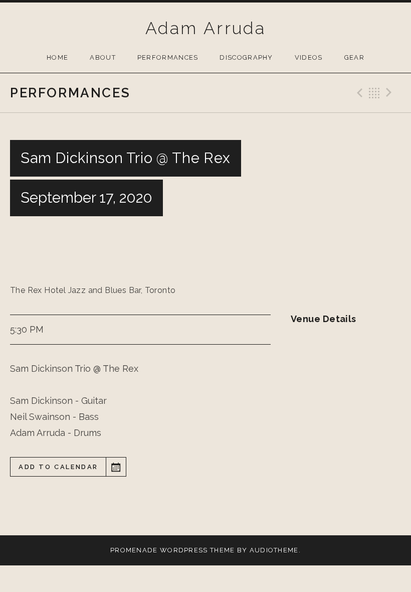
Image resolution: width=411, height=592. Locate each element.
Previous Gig (358, 92)
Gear (354, 57)
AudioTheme (274, 550)
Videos (309, 57)
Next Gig (390, 92)
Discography (246, 57)
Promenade (134, 550)
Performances (167, 57)
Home (57, 57)
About (103, 57)
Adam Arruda (205, 28)
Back (374, 92)
